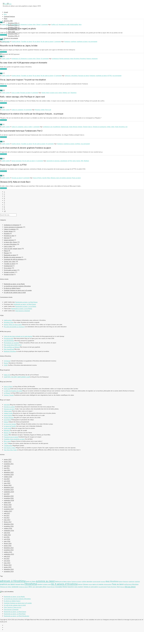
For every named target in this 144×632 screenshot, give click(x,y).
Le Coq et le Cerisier (10, 424)
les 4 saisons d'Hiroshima (64, 584)
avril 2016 (7, 539)
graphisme (131, 581)
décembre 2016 (9, 524)
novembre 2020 (9, 474)
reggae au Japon (23, 587)
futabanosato (64, 127)
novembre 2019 (9, 489)
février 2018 (7, 505)
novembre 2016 (9, 526)
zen (126, 127)
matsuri (80, 584)
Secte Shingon (73, 127)
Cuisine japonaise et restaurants (13, 227)
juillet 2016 (7, 535)
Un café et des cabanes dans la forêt (15, 292)
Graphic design (16, 41)
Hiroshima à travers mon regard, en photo (18, 28)
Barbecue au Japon (61, 581)
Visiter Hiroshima (120, 127)
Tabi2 (5, 443)
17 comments (58, 75)
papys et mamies (98, 584)
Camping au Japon (76, 581)
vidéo (112, 127)
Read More (3, 35)
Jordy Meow (7, 420)
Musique (6, 253)
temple (80, 127)
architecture (55, 58)
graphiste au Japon (82, 41)
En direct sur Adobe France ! (12, 288)
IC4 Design (7, 361)
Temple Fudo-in (87, 127)
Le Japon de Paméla (10, 426)
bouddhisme (56, 127)
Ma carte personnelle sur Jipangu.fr (14, 327)
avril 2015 (7, 561)
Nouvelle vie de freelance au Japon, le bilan (18, 45)
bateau (69, 581)
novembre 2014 (9, 571)
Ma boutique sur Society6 (11, 343)
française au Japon (83, 75)
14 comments (45, 58)
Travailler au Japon (26, 41)
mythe (42, 110)
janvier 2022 (7, 461)
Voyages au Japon (25, 92)
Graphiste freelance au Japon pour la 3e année (18, 290)
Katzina (6, 422)
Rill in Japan (7, 441)
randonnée (15, 587)
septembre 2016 (9, 530)
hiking (22, 584)
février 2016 (7, 543)
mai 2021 (7, 468)
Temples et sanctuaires (99, 127)
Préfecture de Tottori (5, 587)
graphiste (73, 41)
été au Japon (130, 586)
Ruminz (6, 363)
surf (68, 92)
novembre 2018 (9, 498)
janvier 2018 (7, 507)
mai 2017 (7, 517)
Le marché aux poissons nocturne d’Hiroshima (17, 286)
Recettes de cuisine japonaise (12, 257)
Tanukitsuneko (8, 445)
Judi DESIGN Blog (9, 340)
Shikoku (64, 92)
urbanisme (94, 58)
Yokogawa (122, 587)
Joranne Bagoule (9, 417)
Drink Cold (7, 389)
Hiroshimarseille (8, 338)
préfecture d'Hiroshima (131, 584)
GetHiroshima (8, 320)
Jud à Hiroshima (8, 591)
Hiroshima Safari (9, 322)
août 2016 (7, 533)
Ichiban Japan (8, 411)
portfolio (77, 144)
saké (33, 587)
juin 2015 (6, 558)
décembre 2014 (9, 569)
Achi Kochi (7, 404)
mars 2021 (7, 470)
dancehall (103, 581)
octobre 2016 (8, 528)
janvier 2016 (7, 545)
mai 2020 (7, 479)
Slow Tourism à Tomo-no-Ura (12, 607)
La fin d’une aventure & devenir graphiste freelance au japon (25, 148)
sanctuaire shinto (41, 587)
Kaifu (47, 92)
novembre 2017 (9, 509)
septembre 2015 (9, 554)
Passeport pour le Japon (11, 437)
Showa (64, 587)
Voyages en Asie (9, 274)
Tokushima (73, 92)
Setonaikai (58, 587)
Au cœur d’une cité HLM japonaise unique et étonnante (23, 62)
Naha (48, 178)
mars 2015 (7, 563)
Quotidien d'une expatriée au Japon (14, 439)
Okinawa (53, 178)
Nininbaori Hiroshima (10, 351)
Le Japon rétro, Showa (33, 24)
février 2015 (7, 565)
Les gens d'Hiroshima (10, 244)
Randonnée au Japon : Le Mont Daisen (26, 302)
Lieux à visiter (16, 92)
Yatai (118, 587)
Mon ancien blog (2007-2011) (13, 345)
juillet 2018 (7, 502)
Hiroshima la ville (9, 236)
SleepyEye (70, 587)
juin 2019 (6, 494)
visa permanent (92, 41)
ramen (60, 92)
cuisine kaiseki (97, 581)
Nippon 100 (7, 432)
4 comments (34, 92)
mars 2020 (7, 483)
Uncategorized (8, 266)
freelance (67, 41)
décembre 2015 (9, 548)
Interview (6, 238)
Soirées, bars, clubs (9, 261)
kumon (78, 161)
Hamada (17, 584)
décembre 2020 (9, 472)
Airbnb (43, 92)
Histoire (88, 58)
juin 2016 (6, 537)
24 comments (28, 110)
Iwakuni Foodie (8, 413)
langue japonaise (17, 161)
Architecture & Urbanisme (19, 24)
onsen (90, 584)
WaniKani (86, 161)
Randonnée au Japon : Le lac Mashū (14, 284)
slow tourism (78, 587)
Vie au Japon (36, 41)
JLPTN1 (109, 75)
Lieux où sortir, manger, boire (12, 248)
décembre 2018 (9, 496)
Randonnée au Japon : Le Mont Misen (15, 614)
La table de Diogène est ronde (13, 391)
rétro (80, 24)
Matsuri (6, 251)
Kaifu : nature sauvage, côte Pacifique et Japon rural (22, 97)
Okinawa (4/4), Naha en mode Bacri (15, 182)
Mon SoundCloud (9, 349)
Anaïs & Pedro (8, 386)
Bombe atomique (64, 58)
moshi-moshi (7, 428)
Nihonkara (7, 430)
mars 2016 (7, 541)
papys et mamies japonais (63, 178)
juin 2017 (6, 515)
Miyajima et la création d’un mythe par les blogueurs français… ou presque (31, 114)
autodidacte (63, 161)
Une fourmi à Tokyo (9, 448)
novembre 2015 (9, 550)
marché (44, 178)
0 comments (26, 178)
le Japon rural (54, 92)
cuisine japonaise (87, 581)
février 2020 (7, 485)
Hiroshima (83, 58)
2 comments (57, 41)
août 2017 (7, 513)
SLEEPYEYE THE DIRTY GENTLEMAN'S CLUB (17, 377)
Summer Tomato (9, 395)
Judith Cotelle (6, 24)
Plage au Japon (76, 178)
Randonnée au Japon (10, 255)
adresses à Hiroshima (71, 75)
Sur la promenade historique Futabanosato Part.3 (21, 131)
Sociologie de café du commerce (14, 259)
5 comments (44, 24)
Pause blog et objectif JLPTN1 (13, 165)
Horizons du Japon (9, 409)
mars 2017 (7, 520)
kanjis (74, 161)
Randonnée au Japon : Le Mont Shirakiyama (16, 616)
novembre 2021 (9, 464)
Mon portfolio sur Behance (12, 347)
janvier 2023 (7, 459)
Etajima (120, 581)
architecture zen (47, 127)
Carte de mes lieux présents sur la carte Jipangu (18, 336)
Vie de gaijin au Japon (47, 41)
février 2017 (7, 522)
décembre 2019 (9, 487)
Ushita (108, 127)
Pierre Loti (48, 110)
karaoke (39, 584)
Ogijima (6, 435)
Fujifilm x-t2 (54, 24)
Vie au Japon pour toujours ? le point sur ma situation (23, 80)
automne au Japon (45, 581)
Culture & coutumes (17, 110)
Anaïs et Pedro (37, 178)
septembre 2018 (9, 500)
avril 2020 (7, 481)
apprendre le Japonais (53, 161)
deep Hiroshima (74, 58)
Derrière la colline (9, 407)
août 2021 (7, 466)
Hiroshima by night (64, 24)
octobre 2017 (8, 511)
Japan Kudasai (8, 415)
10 (5, 211)
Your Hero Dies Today (10, 450)
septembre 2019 (9, 492)
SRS (82, 161)
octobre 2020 (8, 477)
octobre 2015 (8, 552)
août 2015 (7, 556)
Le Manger (7, 393)
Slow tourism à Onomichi (22, 311)
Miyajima (37, 110)
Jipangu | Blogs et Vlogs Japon (13, 324)
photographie (74, 24)
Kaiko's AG (7, 375)
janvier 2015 (7, 567)
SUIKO (6, 365)
